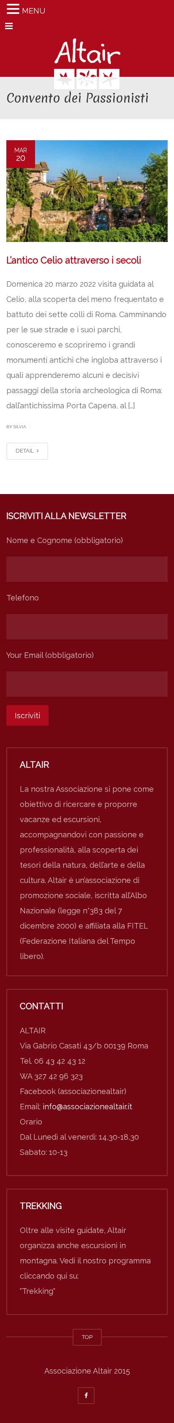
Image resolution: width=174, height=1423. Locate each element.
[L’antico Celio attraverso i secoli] (87, 191)
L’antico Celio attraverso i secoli (73, 260)
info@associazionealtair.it (87, 1106)
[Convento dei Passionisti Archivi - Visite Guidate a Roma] (87, 56)
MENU (33, 10)
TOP (87, 1337)
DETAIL (25, 451)
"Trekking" (37, 1291)
